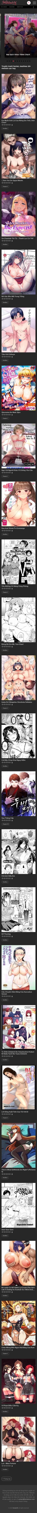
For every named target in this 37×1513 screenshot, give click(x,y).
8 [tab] (22, 61)
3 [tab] (11, 61)
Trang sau (7, 1479)
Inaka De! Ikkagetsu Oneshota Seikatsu (17, 702)
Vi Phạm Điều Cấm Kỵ (10, 1405)
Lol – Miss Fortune (9, 1463)
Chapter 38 (6, 824)
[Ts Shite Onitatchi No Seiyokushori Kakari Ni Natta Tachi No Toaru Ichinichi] (18, 1027)
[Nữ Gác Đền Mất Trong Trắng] (18, 272)
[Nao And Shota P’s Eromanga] (18, 504)
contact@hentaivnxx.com (26, 1499)
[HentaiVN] (9, 2)
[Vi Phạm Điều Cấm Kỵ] (18, 1381)
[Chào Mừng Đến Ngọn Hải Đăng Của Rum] (18, 1323)
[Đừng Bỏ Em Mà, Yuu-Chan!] (18, 619)
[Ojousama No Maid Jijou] (18, 388)
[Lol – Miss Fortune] (18, 1439)
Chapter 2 (5, 186)
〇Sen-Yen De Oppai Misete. (12, 180)
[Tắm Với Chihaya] (18, 330)
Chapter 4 (5, 592)
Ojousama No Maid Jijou (11, 412)
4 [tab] (13, 61)
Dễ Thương (6, 934)
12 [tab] (30, 61)
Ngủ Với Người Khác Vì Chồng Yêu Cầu (17, 470)
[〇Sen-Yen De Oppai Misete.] (18, 156)
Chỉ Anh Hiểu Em (8, 876)
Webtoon (20, 7)
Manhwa (11, 7)
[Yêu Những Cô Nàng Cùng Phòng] (18, 562)
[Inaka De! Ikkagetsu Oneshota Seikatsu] (18, 677)
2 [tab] (9, 61)
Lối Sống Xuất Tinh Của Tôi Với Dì (15, 1112)
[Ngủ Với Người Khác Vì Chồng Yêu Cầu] (18, 446)
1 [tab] (7, 61)
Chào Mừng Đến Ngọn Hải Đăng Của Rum (18, 1347)
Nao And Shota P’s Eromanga (13, 528)
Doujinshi (4, 7)
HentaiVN (15, 1508)
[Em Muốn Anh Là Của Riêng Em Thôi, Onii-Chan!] (18, 96)
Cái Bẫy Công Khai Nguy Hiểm (13, 760)
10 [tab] (26, 61)
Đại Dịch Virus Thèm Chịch (15, 55)
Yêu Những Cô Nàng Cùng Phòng (15, 586)
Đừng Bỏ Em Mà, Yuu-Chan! (13, 644)
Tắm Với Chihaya (8, 354)
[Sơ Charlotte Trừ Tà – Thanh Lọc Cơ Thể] (18, 214)
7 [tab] (19, 61)
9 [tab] (24, 61)
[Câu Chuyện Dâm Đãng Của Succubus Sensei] (18, 967)
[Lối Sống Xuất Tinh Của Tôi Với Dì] (18, 1087)
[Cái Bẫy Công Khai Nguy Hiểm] (18, 735)
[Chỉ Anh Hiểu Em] (18, 851)
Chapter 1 (5, 418)
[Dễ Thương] (18, 909)
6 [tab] (17, 61)
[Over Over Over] (18, 1205)
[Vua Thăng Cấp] (18, 793)
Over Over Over (7, 1230)
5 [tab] (15, 61)
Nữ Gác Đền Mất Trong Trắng (13, 296)
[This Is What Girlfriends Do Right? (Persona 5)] (18, 1145)
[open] (34, 3)
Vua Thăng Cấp (8, 818)
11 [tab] (28, 61)
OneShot (5, 128)
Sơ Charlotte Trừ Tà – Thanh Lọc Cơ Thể (17, 238)
